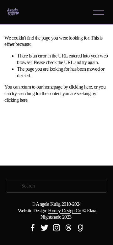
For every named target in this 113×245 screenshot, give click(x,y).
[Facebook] (32, 227)
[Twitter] (44, 227)
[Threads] (68, 227)
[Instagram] (56, 227)
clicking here (80, 87)
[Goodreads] (80, 227)
